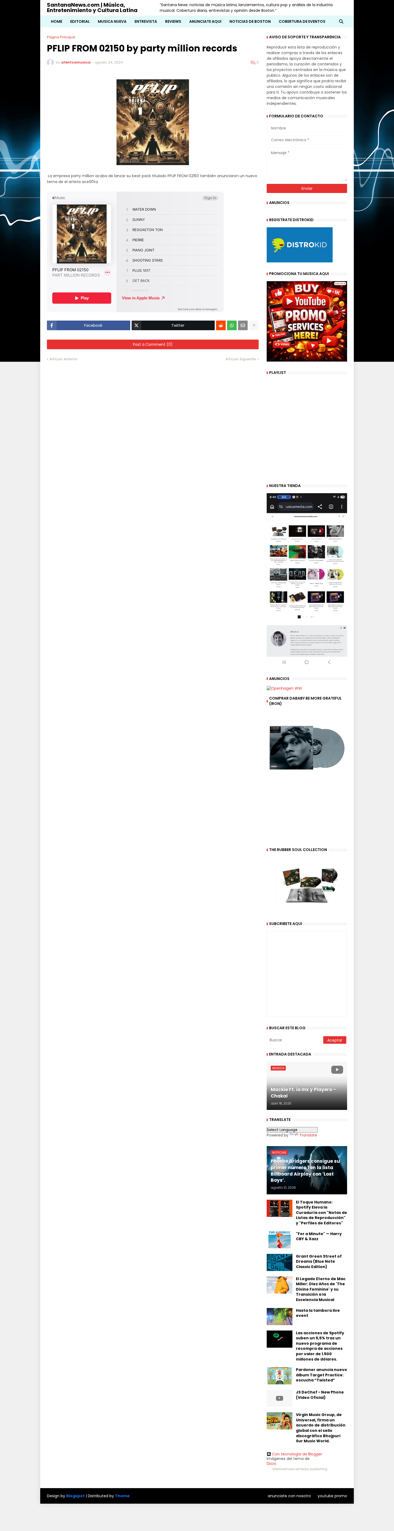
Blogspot (75, 1496)
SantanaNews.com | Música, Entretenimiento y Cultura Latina (92, 7)
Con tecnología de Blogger (297, 1454)
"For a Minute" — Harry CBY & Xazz (319, 1236)
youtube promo (332, 1496)
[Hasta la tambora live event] (279, 1316)
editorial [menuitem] (80, 21)
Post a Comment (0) (153, 344)
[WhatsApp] (232, 325)
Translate (308, 1135)
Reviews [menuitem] (173, 21)
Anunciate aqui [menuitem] (205, 21)
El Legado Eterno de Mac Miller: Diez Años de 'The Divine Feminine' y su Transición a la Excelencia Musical (320, 1289)
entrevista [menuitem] (146, 21)
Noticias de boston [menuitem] (250, 21)
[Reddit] (221, 325)
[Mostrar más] (254, 325)
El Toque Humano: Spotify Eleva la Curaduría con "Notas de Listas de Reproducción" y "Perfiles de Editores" (321, 1213)
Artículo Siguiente (240, 359)
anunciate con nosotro (289, 1496)
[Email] (243, 325)
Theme (122, 1496)
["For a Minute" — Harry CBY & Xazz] (279, 1239)
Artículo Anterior (64, 359)
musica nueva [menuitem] (112, 21)
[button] (341, 21)
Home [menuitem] (56, 21)
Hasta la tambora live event (318, 1313)
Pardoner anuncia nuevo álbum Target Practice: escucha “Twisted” (321, 1375)
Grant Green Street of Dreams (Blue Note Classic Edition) (319, 1261)
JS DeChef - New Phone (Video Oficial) (320, 1395)
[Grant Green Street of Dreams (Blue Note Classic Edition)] (279, 1262)
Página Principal (61, 37)
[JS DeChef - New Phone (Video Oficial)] (279, 1398)
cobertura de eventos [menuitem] (302, 21)
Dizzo (271, 1463)
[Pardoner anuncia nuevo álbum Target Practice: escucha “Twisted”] (279, 1375)
